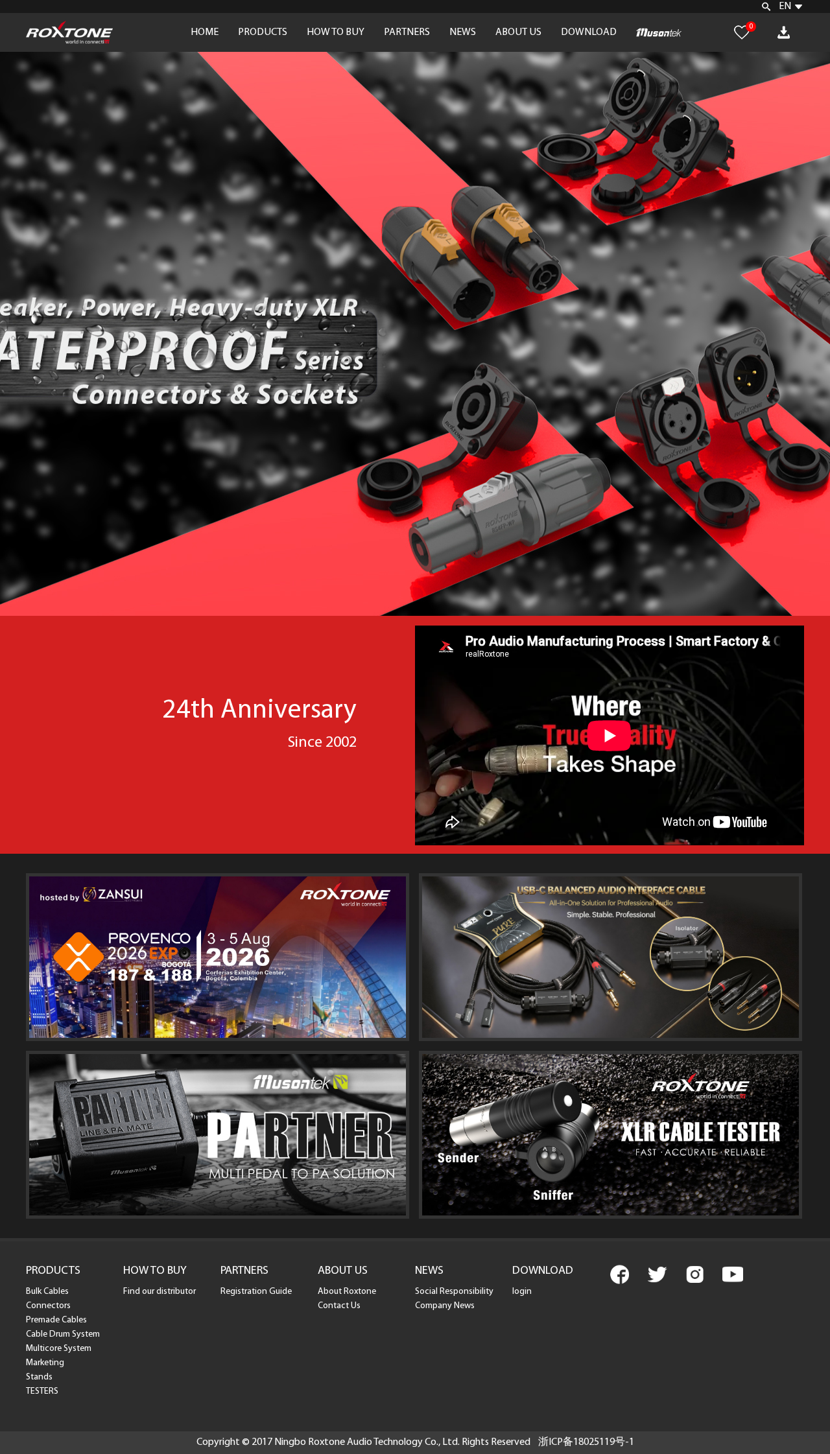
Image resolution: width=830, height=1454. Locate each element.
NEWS (462, 32)
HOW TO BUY (335, 32)
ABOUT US (518, 32)
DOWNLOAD (589, 32)
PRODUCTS (262, 32)
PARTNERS (407, 32)
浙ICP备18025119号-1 (586, 1442)
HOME (205, 32)
